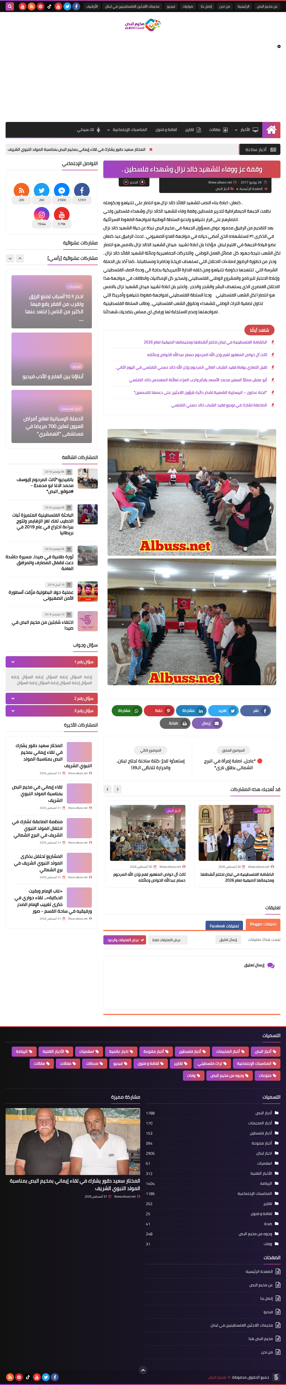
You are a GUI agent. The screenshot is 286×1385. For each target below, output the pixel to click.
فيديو (171, 6)
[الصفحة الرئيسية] (271, 129)
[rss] (31, 6)
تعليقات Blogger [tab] (263, 924)
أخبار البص (222, 189)
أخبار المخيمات (228, 1051)
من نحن (225, 6)
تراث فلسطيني (210, 1063)
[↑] (143, 1370)
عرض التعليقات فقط (166, 940)
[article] (150, 758)
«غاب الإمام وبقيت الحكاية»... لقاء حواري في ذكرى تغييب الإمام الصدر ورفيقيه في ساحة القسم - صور (53, 901)
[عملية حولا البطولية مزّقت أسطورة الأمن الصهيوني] (88, 591)
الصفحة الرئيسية (251, 189)
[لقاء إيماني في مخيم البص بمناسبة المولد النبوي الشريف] (79, 793)
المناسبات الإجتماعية (130, 129)
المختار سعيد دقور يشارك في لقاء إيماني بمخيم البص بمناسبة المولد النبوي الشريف (144, 149)
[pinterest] (40, 6)
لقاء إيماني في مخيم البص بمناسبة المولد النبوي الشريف (37, 793)
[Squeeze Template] (276, 1377)
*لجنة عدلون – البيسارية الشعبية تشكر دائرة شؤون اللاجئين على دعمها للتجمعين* (200, 392)
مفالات (65, 1063)
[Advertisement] (143, 77)
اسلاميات (86, 1051)
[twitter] (67, 6)
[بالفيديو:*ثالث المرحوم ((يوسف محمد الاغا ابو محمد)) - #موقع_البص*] (88, 478)
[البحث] (10, 6)
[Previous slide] (20, 258)
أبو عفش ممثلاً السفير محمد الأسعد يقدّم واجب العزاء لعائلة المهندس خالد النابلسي (198, 379)
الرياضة (22, 1051)
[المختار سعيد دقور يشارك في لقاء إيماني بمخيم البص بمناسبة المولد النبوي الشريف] (79, 752)
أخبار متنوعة (154, 1051)
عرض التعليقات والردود (123, 940)
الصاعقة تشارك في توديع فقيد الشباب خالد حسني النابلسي (219, 405)
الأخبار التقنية (53, 1051)
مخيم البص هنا (261, 1338)
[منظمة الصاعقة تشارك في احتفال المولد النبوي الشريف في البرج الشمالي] (79, 828)
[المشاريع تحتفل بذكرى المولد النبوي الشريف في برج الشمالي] (79, 863)
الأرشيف (92, 6)
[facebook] (76, 6)
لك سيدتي (85, 129)
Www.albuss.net (125, 1196)
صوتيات (188, 6)
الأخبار (245, 129)
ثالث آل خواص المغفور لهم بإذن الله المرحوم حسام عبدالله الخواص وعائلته (207, 354)
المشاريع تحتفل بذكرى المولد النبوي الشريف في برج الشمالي (38, 863)
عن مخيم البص (267, 6)
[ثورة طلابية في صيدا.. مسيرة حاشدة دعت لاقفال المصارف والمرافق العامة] (88, 556)
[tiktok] (49, 6)
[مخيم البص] (143, 25)
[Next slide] (107, 789)
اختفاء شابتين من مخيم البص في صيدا (42, 625)
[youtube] (58, 6)
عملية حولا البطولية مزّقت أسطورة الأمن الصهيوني (41, 595)
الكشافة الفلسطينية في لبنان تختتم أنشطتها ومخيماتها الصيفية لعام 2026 (205, 342)
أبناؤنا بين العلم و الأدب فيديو (53, 319)
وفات (191, 1075)
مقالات (214, 129)
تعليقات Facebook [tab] (224, 926)
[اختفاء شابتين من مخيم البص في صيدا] (88, 621)
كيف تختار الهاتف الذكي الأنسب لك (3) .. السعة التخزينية (58, 426)
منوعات (265, 1075)
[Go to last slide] (117, 789)
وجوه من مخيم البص (227, 1075)
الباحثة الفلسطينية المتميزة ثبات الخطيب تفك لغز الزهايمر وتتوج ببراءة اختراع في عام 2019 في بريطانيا (42, 524)
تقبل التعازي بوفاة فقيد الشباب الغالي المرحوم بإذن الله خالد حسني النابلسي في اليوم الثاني (191, 367)
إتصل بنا (206, 6)
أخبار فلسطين (190, 1051)
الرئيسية (243, 6)
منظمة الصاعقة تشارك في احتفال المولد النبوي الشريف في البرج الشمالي (37, 828)
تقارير (189, 129)
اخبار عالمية (118, 1051)
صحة (268, 1223)
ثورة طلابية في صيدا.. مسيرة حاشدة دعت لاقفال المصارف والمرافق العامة (39, 562)
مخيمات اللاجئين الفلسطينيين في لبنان (132, 6)
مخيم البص (217, 1377)
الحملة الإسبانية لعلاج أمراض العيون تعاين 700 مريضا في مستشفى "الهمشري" (53, 369)
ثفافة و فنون (166, 129)
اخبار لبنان (264, 1153)
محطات (92, 1063)
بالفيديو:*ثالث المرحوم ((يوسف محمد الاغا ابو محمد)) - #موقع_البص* (45, 485)
